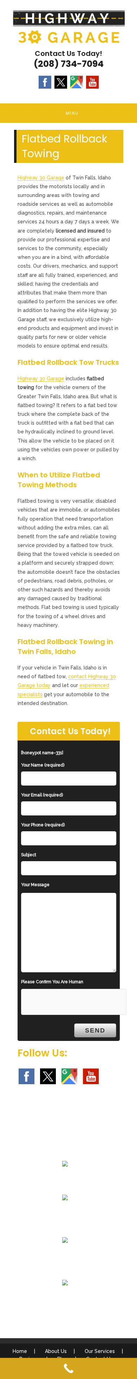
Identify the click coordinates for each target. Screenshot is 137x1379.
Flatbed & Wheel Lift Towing (65, 1181)
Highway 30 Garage (41, 177)
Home (20, 1351)
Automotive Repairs (65, 1299)
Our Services (100, 1351)
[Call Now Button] (68, 1368)
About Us (56, 1351)
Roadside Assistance (65, 1214)
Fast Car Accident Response (65, 1257)
